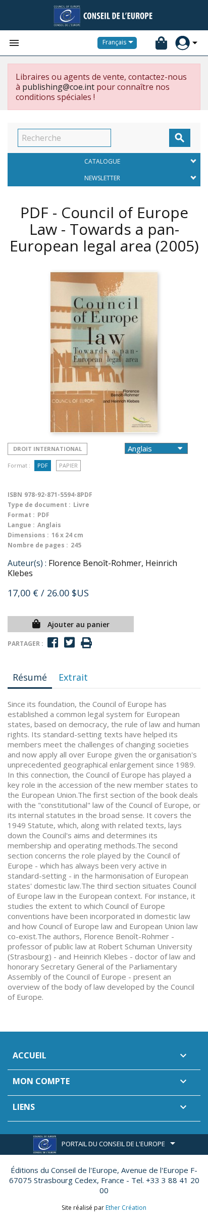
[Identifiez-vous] (182, 43)
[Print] (86, 643)
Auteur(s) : (27, 563)
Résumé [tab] (30, 677)
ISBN (15, 494)
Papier (68, 465)
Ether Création (126, 1207)
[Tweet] (69, 642)
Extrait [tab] (73, 677)
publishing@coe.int (58, 86)
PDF (42, 465)
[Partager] (52, 642)
